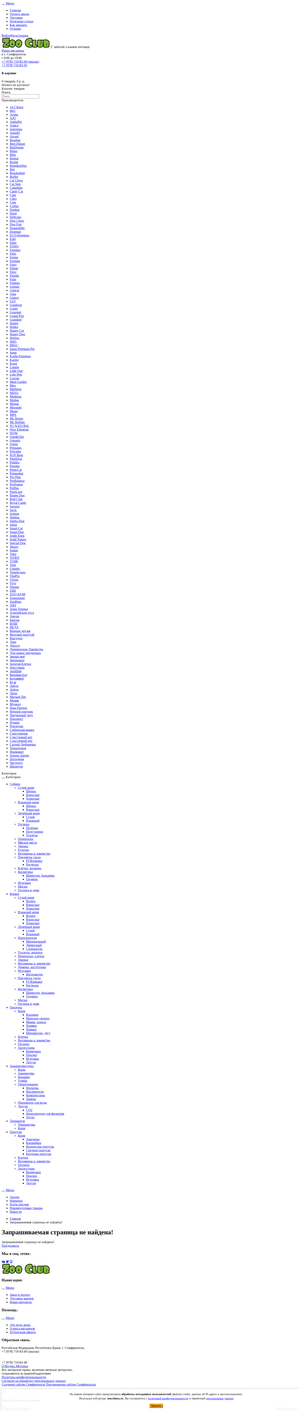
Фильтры (32, 1088)
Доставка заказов (22, 1298)
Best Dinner (17, 143)
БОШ (13, 623)
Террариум (17, 1121)
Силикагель (34, 949)
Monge (14, 404)
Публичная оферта (23, 1332)
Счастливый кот (21, 737)
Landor (14, 367)
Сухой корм (26, 787)
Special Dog (18, 543)
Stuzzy (14, 546)
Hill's (13, 341)
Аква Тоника (19, 609)
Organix (15, 440)
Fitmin (14, 268)
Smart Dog (17, 532)
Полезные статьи (21, 21)
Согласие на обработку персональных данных (34, 1381)
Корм (21, 1011)
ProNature (16, 484)
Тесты (30, 1117)
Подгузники (34, 831)
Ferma (14, 257)
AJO (13, 118)
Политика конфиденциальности (24, 1377)
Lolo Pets (16, 374)
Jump (13, 352)
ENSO (14, 246)
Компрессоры (35, 1095)
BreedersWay (18, 165)
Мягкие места (27, 842)
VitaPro (15, 576)
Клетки (23, 1036)
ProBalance (17, 480)
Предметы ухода (29, 857)
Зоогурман (17, 667)
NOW (14, 433)
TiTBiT (15, 557)
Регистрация (19, 35)
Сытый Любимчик (23, 744)
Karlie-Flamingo (20, 356)
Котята (30, 901)
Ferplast (15, 261)
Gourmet (15, 312)
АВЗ (13, 605)
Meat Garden (18, 382)
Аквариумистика (22, 1066)
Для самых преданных (25, 653)
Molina (14, 400)
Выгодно (16, 638)
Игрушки (24, 883)
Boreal (14, 158)
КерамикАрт (18, 675)
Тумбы (22, 1080)
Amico (14, 125)
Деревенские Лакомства (26, 649)
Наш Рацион (18, 708)
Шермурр (16, 766)
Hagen (14, 323)
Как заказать (18, 25)
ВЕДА (14, 627)
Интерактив (34, 974)
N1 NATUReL (19, 426)
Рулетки (23, 850)
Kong (13, 363)
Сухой (30, 817)
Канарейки (33, 1143)
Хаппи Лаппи (19, 755)
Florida (14, 275)
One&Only (17, 437)
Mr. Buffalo (17, 422)
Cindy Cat (16, 191)
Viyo (13, 583)
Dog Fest (16, 224)
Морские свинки (37, 1018)
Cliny (13, 198)
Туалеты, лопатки (30, 952)
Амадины (32, 1139)
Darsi (13, 213)
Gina (13, 294)
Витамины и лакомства (34, 853)
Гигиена (23, 824)
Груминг (32, 879)
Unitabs (15, 568)
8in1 (12, 111)
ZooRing (15, 601)
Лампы (31, 1099)
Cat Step (15, 184)
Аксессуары (26, 1047)
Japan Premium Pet (22, 349)
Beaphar (15, 140)
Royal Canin (18, 502)
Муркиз (15, 704)
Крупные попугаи (38, 1154)
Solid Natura (18, 539)
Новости (16, 1211)
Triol (13, 565)
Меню (10, 3)
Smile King (17, 535)
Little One (16, 371)
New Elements (19, 429)
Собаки (15, 784)
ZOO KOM (17, 594)
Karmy (14, 360)
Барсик (15, 620)
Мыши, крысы (36, 1022)
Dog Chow (17, 220)
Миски (22, 886)
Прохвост (16, 719)
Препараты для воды (32, 1102)
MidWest (15, 389)
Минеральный (36, 941)
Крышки (24, 1077)
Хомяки (31, 1025)
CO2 (29, 1110)
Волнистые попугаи (40, 1146)
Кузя (13, 682)
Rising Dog (17, 495)
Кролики (32, 1014)
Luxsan (14, 378)
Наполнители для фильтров (45, 1113)
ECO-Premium (19, 235)
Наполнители (27, 938)
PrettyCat (16, 469)
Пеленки (32, 828)
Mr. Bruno (16, 418)
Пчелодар (16, 726)
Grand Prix (17, 316)
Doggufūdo (17, 228)
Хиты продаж (19, 1204)
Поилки (31, 1055)
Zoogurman (17, 598)
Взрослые (32, 795)
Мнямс (14, 700)
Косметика (25, 872)
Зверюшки (17, 660)
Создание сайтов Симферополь (23, 1384)
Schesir (14, 513)
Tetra (13, 554)
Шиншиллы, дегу (38, 1033)
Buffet (14, 176)
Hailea (14, 327)
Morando (16, 407)
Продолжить (10, 1245)
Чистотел (16, 763)
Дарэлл (15, 645)
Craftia (14, 206)
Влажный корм (28, 802)
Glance (14, 297)
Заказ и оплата (20, 1294)
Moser (14, 411)
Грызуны (16, 1007)
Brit (12, 169)
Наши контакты (21, 1302)
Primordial (16, 473)
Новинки (16, 1200)
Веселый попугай (22, 634)
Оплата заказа (19, 14)
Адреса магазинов (22, 1328)
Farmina (15, 250)
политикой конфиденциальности (168, 1398)
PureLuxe (16, 491)
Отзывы (15, 28)
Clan (13, 195)
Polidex (15, 462)
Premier (15, 466)
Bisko (13, 151)
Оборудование (28, 1084)
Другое (31, 1062)
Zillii (13, 590)
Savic (13, 510)
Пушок (15, 722)
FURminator (34, 861)
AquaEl (15, 133)
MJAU (14, 393)
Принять (156, 1405)
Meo (13, 385)
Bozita (14, 162)
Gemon (14, 286)
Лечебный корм (29, 813)
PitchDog (16, 458)
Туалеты (32, 835)
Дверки (23, 846)
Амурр (14, 616)
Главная (15, 10)
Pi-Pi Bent (16, 455)
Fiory (13, 264)
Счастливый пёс (21, 741)
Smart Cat (16, 528)
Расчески (32, 864)
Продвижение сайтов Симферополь (71, 1384)
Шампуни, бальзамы (40, 875)
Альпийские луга (22, 612)
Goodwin (16, 305)
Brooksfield (17, 173)
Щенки (31, 791)
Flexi (13, 272)
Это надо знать (20, 1325)
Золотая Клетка (20, 664)
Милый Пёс (18, 697)
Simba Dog (17, 521)
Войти (6, 35)
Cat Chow (16, 180)
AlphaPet (16, 122)
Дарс (13, 642)
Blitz (13, 154)
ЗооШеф (15, 671)
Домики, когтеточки (32, 967)
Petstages (16, 448)
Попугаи (16, 1132)
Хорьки (31, 1029)
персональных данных (220, 1398)
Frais (13, 279)
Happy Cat (17, 330)
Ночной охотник (21, 711)
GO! (13, 301)
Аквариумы (26, 1073)
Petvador (15, 451)
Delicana (15, 217)
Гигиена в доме (28, 890)
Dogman (15, 231)
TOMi (14, 561)
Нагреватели (35, 1091)
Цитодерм (17, 759)
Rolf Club (16, 499)
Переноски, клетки (31, 956)
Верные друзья (20, 631)
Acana (14, 114)
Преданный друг (21, 715)
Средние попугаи (38, 1150)
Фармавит (17, 752)
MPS (13, 415)
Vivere (14, 579)
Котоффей (17, 678)
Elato (13, 242)
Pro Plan (15, 477)
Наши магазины (13, 50)
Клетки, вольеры (29, 868)
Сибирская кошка (22, 730)
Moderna (15, 396)
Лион (13, 693)
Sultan (14, 550)
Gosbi (13, 308)
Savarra (15, 506)
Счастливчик (19, 733)
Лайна (14, 689)
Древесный (34, 945)
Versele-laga (17, 572)
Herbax (14, 338)
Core (13, 202)
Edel (13, 239)
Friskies (15, 283)
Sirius (13, 524)
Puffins (14, 488)
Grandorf (16, 319)
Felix (13, 253)
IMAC (14, 345)
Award (14, 136)
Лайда (14, 686)
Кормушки (33, 1051)
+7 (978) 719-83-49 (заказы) (20, 61)
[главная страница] (26, 47)
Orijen (14, 444)
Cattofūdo (16, 187)
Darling (15, 209)
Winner (14, 587)
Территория (18, 748)
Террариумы (26, 1124)
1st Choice (16, 107)
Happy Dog (17, 334)
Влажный (32, 820)
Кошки (14, 894)
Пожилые (32, 798)
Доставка (16, 17)
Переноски (25, 839)
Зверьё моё (17, 656)
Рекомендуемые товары (26, 1208)
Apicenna (16, 129)
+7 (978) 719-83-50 (14, 65)
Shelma (14, 517)
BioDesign (17, 147)
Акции (14, 1197)
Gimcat (14, 290)
